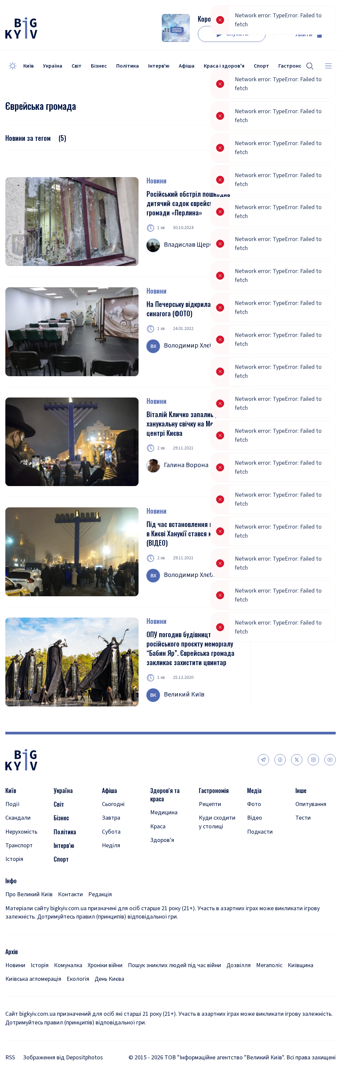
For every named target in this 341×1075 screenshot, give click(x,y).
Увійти (303, 34)
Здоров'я (162, 840)
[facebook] (280, 759)
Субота (111, 832)
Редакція (100, 894)
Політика (127, 66)
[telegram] (263, 759)
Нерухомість (21, 832)
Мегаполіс (269, 965)
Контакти (70, 894)
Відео (254, 818)
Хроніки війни (105, 965)
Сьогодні (113, 804)
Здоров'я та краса (164, 794)
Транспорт (19, 845)
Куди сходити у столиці (217, 822)
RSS (10, 1057)
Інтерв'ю (159, 66)
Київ (28, 66)
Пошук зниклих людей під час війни (174, 965)
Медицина (163, 812)
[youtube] (330, 759)
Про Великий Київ (29, 894)
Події (12, 804)
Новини (157, 180)
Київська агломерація (33, 979)
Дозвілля (238, 965)
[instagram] (313, 759)
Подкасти (260, 832)
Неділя (111, 845)
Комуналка (68, 965)
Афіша (186, 66)
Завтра (111, 818)
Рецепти (210, 804)
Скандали (18, 818)
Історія (14, 859)
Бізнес (99, 66)
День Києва (109, 979)
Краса (158, 826)
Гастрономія (214, 790)
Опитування (310, 804)
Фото (254, 804)
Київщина (300, 965)
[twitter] (296, 759)
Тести (303, 818)
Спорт (61, 859)
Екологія (78, 979)
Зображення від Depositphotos (63, 1057)
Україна (52, 66)
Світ (77, 66)
